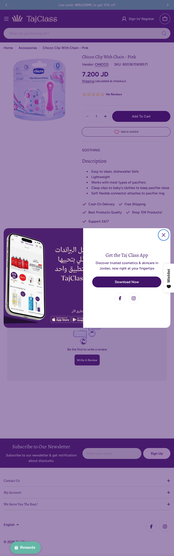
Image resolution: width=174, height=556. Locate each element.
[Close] (163, 235)
